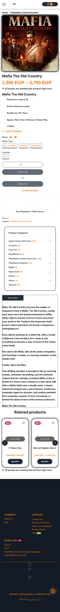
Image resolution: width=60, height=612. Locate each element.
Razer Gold (14, 272)
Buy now (24, 184)
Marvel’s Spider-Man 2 (44, 448)
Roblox (12, 276)
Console (6, 152)
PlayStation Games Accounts (24, 12)
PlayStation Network (18, 263)
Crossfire (13, 245)
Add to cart (24, 172)
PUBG (11, 267)
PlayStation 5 (15, 254)
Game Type (7, 141)
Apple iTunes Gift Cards (20, 241)
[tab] (13, 297)
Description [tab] (13, 298)
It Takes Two (15, 448)
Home (5, 12)
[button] (5, 443)
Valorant (12, 285)
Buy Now (15, 462)
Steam (12, 280)
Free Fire (13, 250)
